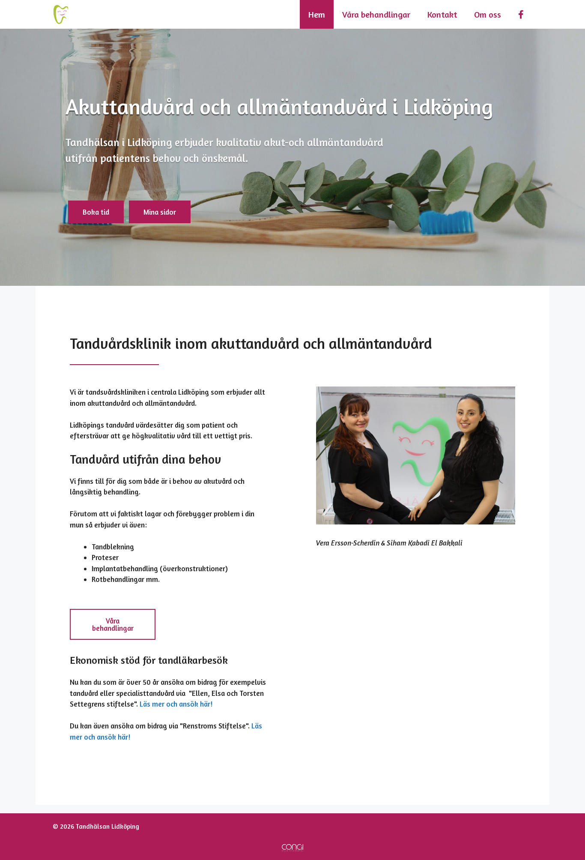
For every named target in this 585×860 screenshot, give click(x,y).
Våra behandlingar (376, 14)
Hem (316, 14)
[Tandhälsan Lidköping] (61, 14)
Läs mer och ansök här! (177, 703)
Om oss (487, 14)
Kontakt (442, 14)
